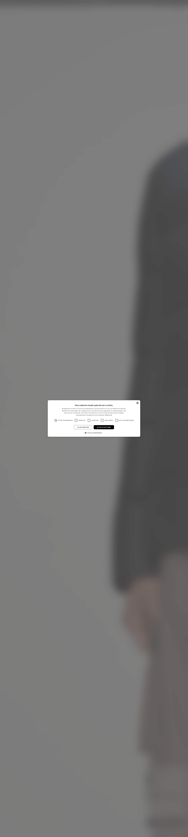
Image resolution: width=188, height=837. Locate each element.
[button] (94, 433)
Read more (108, 415)
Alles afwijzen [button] (83, 427)
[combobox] (137, 403)
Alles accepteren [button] (104, 427)
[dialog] (94, 418)
